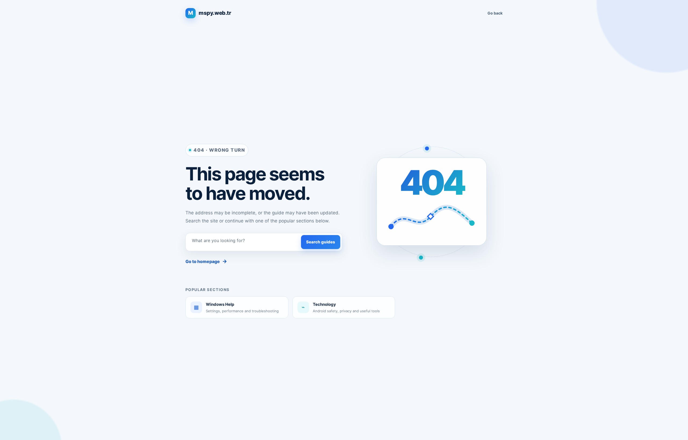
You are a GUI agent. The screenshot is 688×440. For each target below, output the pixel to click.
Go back (495, 13)
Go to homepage (206, 261)
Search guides (320, 241)
